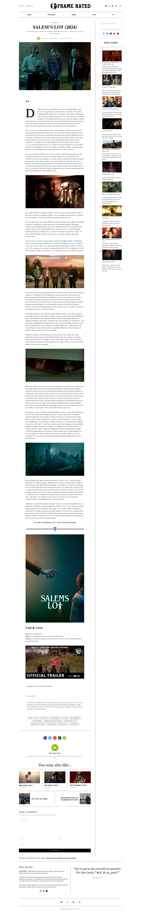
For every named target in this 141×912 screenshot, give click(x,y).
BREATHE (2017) (26, 785)
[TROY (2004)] (112, 210)
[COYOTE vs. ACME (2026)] (112, 79)
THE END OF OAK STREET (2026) (111, 194)
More (55, 758)
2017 (64, 506)
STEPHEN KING (74, 724)
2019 (68, 506)
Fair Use (39, 885)
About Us (21, 6)
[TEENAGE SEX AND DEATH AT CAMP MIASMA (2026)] (112, 55)
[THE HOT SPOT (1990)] (112, 255)
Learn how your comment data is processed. (61, 858)
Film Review (54, 22)
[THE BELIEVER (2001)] (112, 167)
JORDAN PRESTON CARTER (37, 724)
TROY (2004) (105, 218)
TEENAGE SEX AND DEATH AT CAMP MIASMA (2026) (110, 63)
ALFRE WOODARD (54, 717)
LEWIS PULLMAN (52, 724)
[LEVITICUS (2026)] (112, 123)
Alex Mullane (23, 787)
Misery (49, 145)
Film (94, 15)
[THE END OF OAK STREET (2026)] (112, 186)
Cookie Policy (59, 881)
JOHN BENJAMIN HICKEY (70, 721)
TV (113, 15)
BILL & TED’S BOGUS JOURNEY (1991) (111, 240)
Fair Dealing (51, 885)
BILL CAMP (64, 717)
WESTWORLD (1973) (78, 785)
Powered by (28, 696)
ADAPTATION (44, 717)
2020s (30, 717)
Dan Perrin (48, 787)
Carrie (28, 145)
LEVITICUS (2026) (107, 131)
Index (74, 15)
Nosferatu (73, 243)
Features (51, 15)
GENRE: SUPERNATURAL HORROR (52, 721)
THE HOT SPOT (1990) (108, 262)
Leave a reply (65, 38)
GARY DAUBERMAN (75, 717)
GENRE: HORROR (37, 721)
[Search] (120, 6)
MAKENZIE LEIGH (63, 724)
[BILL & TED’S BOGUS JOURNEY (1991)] (112, 232)
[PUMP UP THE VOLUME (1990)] (112, 101)
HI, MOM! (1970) (51, 785)
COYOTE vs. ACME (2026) (109, 87)
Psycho (58, 234)
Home (29, 15)
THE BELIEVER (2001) (108, 174)
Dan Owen (73, 787)
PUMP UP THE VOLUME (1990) (110, 109)
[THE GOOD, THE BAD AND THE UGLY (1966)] (112, 144)
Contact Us (29, 6)
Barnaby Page (45, 38)
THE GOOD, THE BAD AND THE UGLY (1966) (111, 150)
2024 (36, 717)
